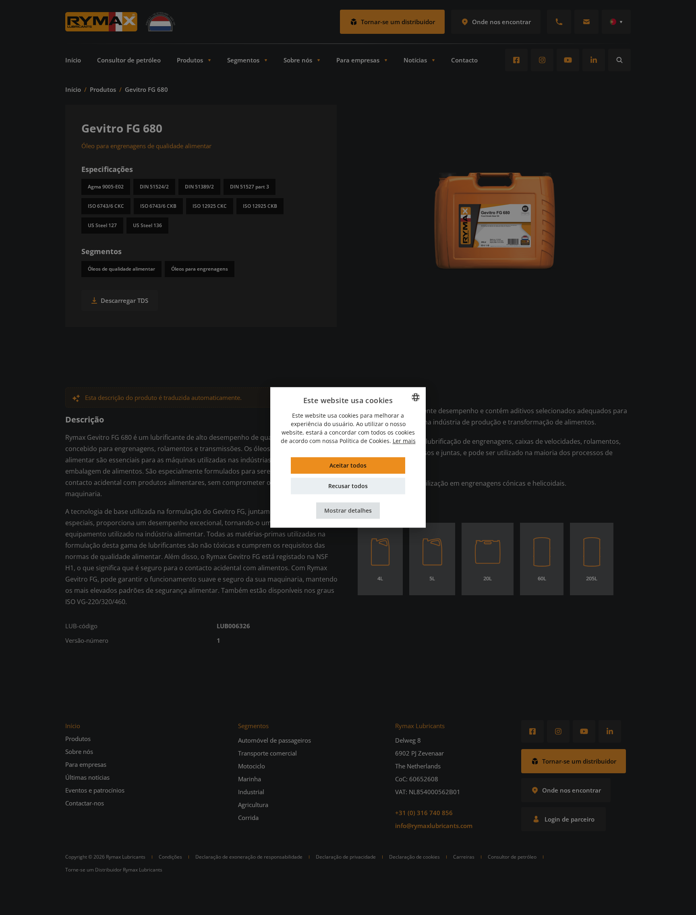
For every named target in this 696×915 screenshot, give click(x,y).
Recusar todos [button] (348, 486)
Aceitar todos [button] (348, 466)
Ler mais (404, 441)
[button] (348, 511)
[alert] (348, 457)
